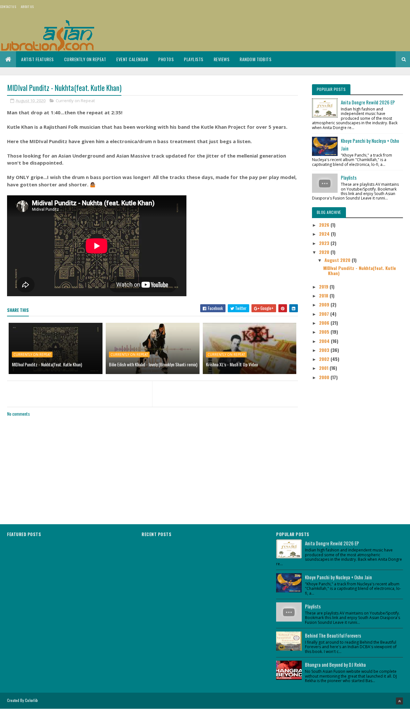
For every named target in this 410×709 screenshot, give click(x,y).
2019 (324, 286)
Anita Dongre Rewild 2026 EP (368, 102)
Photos (166, 59)
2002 (325, 358)
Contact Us (8, 6)
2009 (325, 304)
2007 (324, 313)
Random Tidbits (255, 59)
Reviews (222, 59)
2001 (324, 367)
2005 (325, 331)
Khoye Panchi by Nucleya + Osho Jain (338, 577)
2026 (325, 224)
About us (27, 6)
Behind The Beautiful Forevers (333, 635)
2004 (325, 341)
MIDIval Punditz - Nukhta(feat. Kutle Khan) (47, 364)
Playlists (193, 59)
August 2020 (338, 260)
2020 (325, 252)
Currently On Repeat (85, 59)
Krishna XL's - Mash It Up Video (232, 364)
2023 (325, 243)
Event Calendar (132, 59)
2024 (325, 233)
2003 (325, 349)
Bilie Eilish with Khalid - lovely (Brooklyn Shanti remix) (153, 364)
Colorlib (31, 700)
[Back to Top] (399, 701)
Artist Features (37, 59)
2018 (324, 295)
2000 (325, 377)
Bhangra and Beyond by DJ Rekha (335, 664)
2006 (325, 322)
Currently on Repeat (75, 100)
